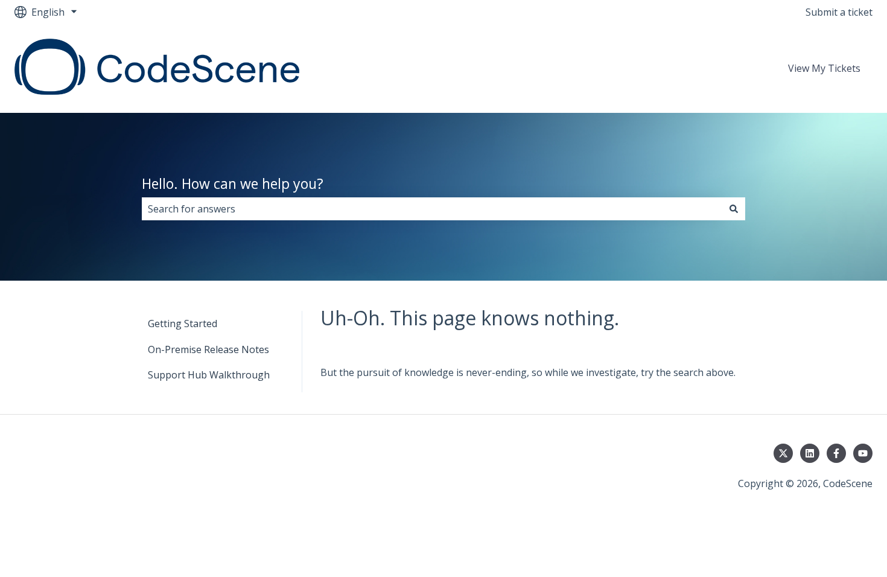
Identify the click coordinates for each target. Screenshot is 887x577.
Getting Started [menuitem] (182, 323)
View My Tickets (824, 68)
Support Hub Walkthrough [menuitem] (209, 374)
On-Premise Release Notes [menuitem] (208, 349)
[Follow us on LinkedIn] (809, 453)
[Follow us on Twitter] (783, 453)
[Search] (733, 208)
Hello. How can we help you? (232, 183)
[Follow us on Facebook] (836, 453)
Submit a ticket (839, 12)
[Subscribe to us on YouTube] (863, 453)
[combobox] (432, 208)
